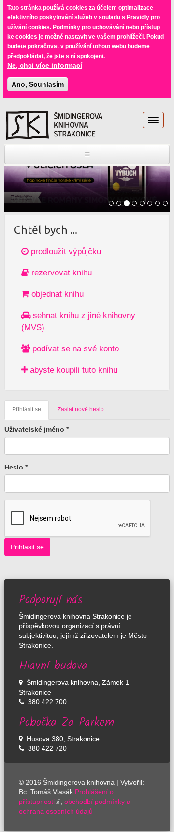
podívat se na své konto (74, 348)
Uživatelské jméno (36, 429)
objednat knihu (56, 294)
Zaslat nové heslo (81, 409)
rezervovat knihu (60, 272)
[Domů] (54, 125)
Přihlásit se (30, 412)
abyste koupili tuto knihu (72, 370)
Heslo (16, 467)
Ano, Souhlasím (38, 84)
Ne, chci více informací (44, 65)
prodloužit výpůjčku (65, 251)
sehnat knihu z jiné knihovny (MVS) (78, 321)
